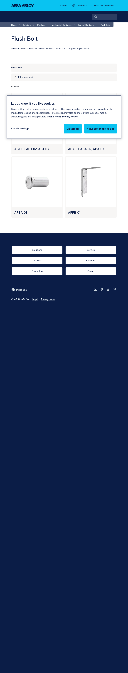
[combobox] (104, 17)
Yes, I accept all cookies (100, 128)
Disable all (73, 128)
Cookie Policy (54, 116)
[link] (63, 5)
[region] (64, 117)
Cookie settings (20, 128)
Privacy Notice (70, 116)
